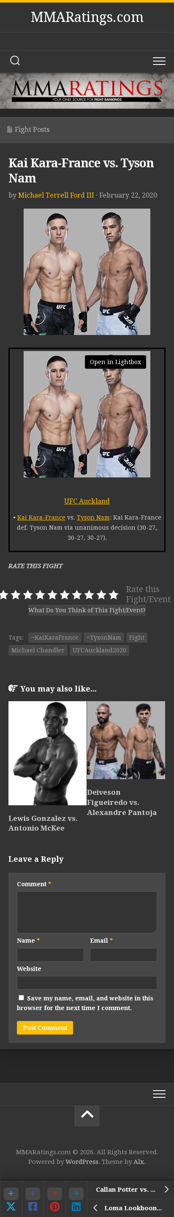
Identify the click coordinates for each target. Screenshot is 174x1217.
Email (101, 940)
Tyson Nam (93, 517)
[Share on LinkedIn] (76, 1198)
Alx (138, 1162)
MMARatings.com (87, 17)
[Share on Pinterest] (54, 1198)
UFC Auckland (87, 501)
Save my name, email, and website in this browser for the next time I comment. (85, 1003)
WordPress (81, 1162)
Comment (34, 884)
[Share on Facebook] (33, 1198)
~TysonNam (104, 637)
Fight (136, 637)
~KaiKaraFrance (55, 637)
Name (28, 940)
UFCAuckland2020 (99, 650)
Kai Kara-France (41, 517)
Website (29, 968)
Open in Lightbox (115, 362)
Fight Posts (32, 130)
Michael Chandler (38, 650)
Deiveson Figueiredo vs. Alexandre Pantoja (122, 802)
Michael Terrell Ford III (56, 195)
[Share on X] (11, 1198)
